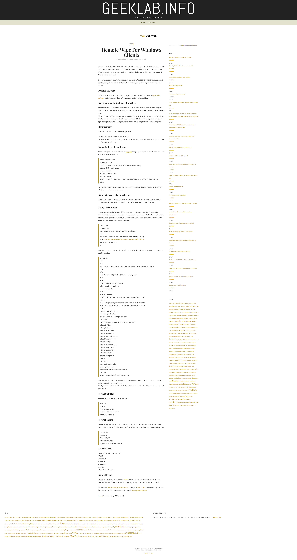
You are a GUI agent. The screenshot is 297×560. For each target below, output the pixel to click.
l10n (188, 336)
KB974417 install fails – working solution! (180, 57)
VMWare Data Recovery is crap (177, 195)
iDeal (170, 330)
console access (173, 312)
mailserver (176, 342)
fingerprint (176, 324)
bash (190, 306)
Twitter (193, 381)
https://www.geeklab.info (139, 490)
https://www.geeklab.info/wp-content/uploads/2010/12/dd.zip (123, 239)
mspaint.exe (193, 345)
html (193, 327)
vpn (187, 387)
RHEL (175, 366)
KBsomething (186, 333)
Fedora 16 (188, 321)
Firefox (181, 324)
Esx (184, 318)
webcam (175, 390)
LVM (172, 342)
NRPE (193, 351)
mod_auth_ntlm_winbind (174, 345)
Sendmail (176, 372)
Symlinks (188, 378)
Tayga (170, 381)
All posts (152, 22)
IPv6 (187, 330)
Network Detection (191, 348)
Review (171, 366)
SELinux (171, 372)
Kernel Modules (172, 336)
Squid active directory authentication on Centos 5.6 (183, 268)
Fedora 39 (171, 324)
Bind (197, 306)
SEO (185, 372)
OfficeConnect (185, 354)
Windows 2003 (186, 393)
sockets (182, 375)
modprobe (194, 342)
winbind (185, 390)
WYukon (176, 405)
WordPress (173, 402)
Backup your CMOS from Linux (177, 285)
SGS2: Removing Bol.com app (177, 94)
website (179, 390)
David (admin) (134, 59)
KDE (192, 333)
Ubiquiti (170, 384)
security (195, 369)
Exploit (190, 318)
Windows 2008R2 (193, 393)
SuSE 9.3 (184, 378)
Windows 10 (179, 393)
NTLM (178, 354)
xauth (181, 405)
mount (180, 345)
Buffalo (177, 309)
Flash (192, 324)
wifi (182, 390)
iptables (183, 330)
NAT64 (183, 348)
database (187, 312)
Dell (194, 312)
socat (179, 375)
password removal (107, 527)
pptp (193, 360)
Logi (177, 339)
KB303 (170, 333)
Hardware (190, 327)
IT (131, 44)
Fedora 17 (194, 321)
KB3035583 (180, 333)
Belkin (194, 306)
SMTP (176, 375)
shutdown (171, 375)
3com (170, 303)
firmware (186, 324)
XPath (173, 408)
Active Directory (181, 303)
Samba (185, 366)
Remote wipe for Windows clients (131, 52)
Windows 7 (173, 393)
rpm (177, 366)
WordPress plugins (192, 402)
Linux (172, 339)
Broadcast (171, 309)
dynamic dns (194, 315)
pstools (126, 479)
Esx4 (186, 318)
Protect (175, 363)
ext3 (192, 318)
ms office (188, 345)
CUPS (180, 312)
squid (175, 378)
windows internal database (177, 396)
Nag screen (179, 348)
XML (183, 405)
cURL (183, 312)
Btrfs (175, 309)
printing (195, 360)
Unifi (180, 384)
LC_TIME (191, 336)
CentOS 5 (187, 309)
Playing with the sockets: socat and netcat (180, 147)
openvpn (172, 357)
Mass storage (181, 342)
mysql (170, 348)
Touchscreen (186, 381)
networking (172, 351)
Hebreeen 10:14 (217, 517)
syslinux (192, 378)
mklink (190, 342)
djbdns (178, 315)
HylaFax (195, 327)
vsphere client (192, 387)
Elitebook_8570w (177, 318)
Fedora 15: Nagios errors (175, 85)
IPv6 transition (193, 330)
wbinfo (171, 390)
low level (197, 339)
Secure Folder (189, 369)
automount (183, 306)
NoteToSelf (189, 351)
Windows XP (180, 399)
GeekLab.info (141, 487)
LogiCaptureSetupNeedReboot (189, 45)
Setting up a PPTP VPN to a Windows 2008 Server (182, 260)
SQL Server (186, 375)
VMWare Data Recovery (176, 387)
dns (181, 315)
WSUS (171, 405)
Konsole (184, 336)
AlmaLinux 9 (189, 303)
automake (178, 306)
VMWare (195, 384)
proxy (179, 363)
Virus (190, 384)
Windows (192, 390)
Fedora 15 (181, 321)
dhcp (196, 312)
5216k (174, 303)
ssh (178, 378)
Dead (191, 312)
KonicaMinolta (179, 336)
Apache (171, 306)
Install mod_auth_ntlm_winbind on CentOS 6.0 (181, 223)
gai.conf (171, 327)
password (188, 357)
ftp (194, 324)
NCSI (186, 348)
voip (184, 387)
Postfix (184, 360)
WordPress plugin (182, 402)
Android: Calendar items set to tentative (179, 77)
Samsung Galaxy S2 (174, 369)
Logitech (193, 339)
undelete (177, 384)
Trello (191, 381)
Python (182, 363)
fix (190, 324)
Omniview (191, 354)
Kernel (194, 333)
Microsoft (186, 342)
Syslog (196, 378)
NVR (181, 354)
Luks (170, 342)
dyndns (171, 318)
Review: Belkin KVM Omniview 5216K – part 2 (181, 276)
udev (174, 384)
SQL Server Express (133, 530)
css (178, 312)
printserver (171, 363)
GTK (187, 327)
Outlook (177, 357)
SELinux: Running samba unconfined (179, 251)
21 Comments (143, 59)
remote (193, 363)
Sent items (181, 372)
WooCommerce (187, 399)
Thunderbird (176, 381)
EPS (182, 318)
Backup (187, 306)
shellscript (193, 372)
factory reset (34, 520)
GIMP (184, 327)
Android (194, 303)
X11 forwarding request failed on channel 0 (181, 231)
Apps (175, 306)
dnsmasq (184, 315)
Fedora (174, 321)
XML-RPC (186, 405)
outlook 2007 (182, 357)
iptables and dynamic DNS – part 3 (178, 155)
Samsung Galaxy (190, 366)
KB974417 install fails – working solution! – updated (183, 203)
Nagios (175, 348)
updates (184, 384)
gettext (174, 327)
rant (186, 363)
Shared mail (188, 372)
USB (188, 384)
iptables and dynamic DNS (176, 186)
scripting (183, 369)
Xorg (190, 405)
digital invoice (173, 315)
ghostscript (179, 327)
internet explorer (176, 330)
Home (143, 22)
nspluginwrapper (172, 354)
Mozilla (183, 345)
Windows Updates (48, 536)
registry (189, 363)
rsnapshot (181, 366)
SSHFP (180, 378)
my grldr (129, 152)
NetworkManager (180, 351)
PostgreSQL (189, 360)
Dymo (189, 315)
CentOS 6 (192, 309)
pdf (177, 360)
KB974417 (174, 333)
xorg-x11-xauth (125, 536)
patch (174, 360)
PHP (180, 360)
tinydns (182, 381)
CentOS (182, 309)
